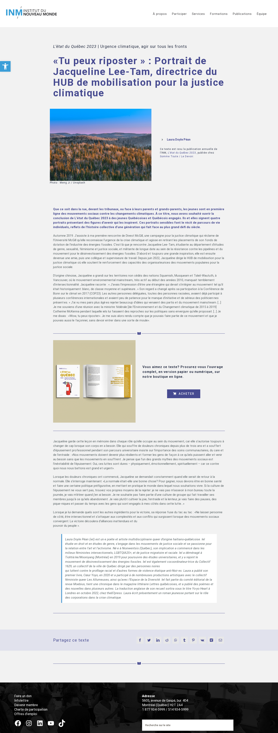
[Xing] (211, 640)
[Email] (220, 640)
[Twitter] (149, 640)
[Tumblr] (184, 640)
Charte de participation (30, 709)
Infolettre (21, 700)
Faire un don (23, 696)
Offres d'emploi (25, 714)
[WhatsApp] (175, 640)
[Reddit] (166, 640)
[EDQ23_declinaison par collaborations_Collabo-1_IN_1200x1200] (94, 341)
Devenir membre (26, 705)
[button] (5, 66)
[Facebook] (140, 640)
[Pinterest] (193, 640)
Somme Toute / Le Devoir (176, 156)
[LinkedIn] (157, 640)
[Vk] (202, 640)
